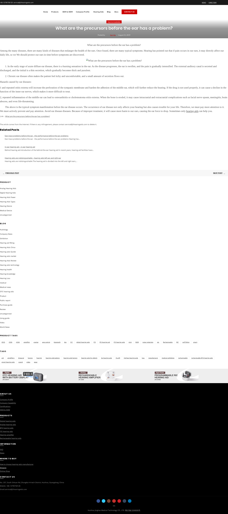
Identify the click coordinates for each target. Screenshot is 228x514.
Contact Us (129, 12)
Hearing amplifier (7, 435)
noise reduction (147, 342)
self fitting (185, 342)
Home (45, 12)
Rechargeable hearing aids (10, 438)
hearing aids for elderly (89, 358)
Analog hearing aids (8, 424)
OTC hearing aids (7, 291)
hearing (39, 358)
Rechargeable (168, 342)
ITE (95, 342)
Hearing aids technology (9, 265)
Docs (116, 12)
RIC (177, 342)
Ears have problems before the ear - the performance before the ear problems (36, 136)
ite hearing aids (106, 358)
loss (143, 358)
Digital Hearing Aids (8, 193)
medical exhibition (168, 358)
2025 (3, 342)
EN (114, 506)
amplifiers (10, 358)
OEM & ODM (67, 12)
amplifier (27, 342)
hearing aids (192, 111)
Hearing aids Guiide (8, 252)
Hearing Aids (98, 12)
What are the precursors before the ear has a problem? (27, 116)
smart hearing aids (8, 362)
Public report (5, 300)
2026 (10, 342)
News (2, 453)
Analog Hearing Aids (8, 188)
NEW (137, 342)
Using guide (5, 318)
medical (3, 283)
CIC (71, 342)
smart (195, 342)
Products (55, 12)
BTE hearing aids (6, 428)
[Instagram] (109, 501)
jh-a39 (118, 358)
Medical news (5, 287)
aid (3, 358)
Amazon (3, 468)
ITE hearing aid (105, 342)
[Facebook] (98, 501)
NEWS (204, 3)
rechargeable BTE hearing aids (202, 358)
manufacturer (153, 358)
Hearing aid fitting (7, 243)
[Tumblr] (124, 501)
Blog (109, 12)
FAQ (1, 449)
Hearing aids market (8, 256)
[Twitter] (103, 501)
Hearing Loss (5, 278)
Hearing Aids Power (8, 197)
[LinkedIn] (129, 501)
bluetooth (57, 342)
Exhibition (4, 238)
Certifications (5, 406)
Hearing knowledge (114, 22)
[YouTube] (114, 501)
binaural (21, 358)
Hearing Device (6, 206)
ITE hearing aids (119, 342)
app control (46, 342)
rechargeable (183, 358)
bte (65, 342)
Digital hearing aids (8, 421)
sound (20, 362)
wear (35, 362)
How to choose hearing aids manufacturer (16, 464)
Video (2, 322)
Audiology (4, 229)
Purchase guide (6, 305)
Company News (6, 234)
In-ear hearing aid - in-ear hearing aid (20, 147)
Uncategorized (6, 215)
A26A (18, 342)
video (28, 362)
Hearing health (6, 269)
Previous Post (12, 173)
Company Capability (8, 403)
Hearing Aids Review (8, 260)
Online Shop (5, 471)
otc (158, 342)
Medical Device (6, 210)
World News (5, 327)
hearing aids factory (70, 358)
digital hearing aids (83, 342)
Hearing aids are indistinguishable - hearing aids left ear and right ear (33, 158)
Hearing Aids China (7, 247)
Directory (213, 3)
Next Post (218, 173)
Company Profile (82, 12)
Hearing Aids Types (7, 202)
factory (30, 358)
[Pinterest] (119, 501)
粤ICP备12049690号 (132, 510)
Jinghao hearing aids (131, 358)
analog (36, 342)
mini (130, 342)
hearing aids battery (53, 358)
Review (3, 309)
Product (3, 296)
